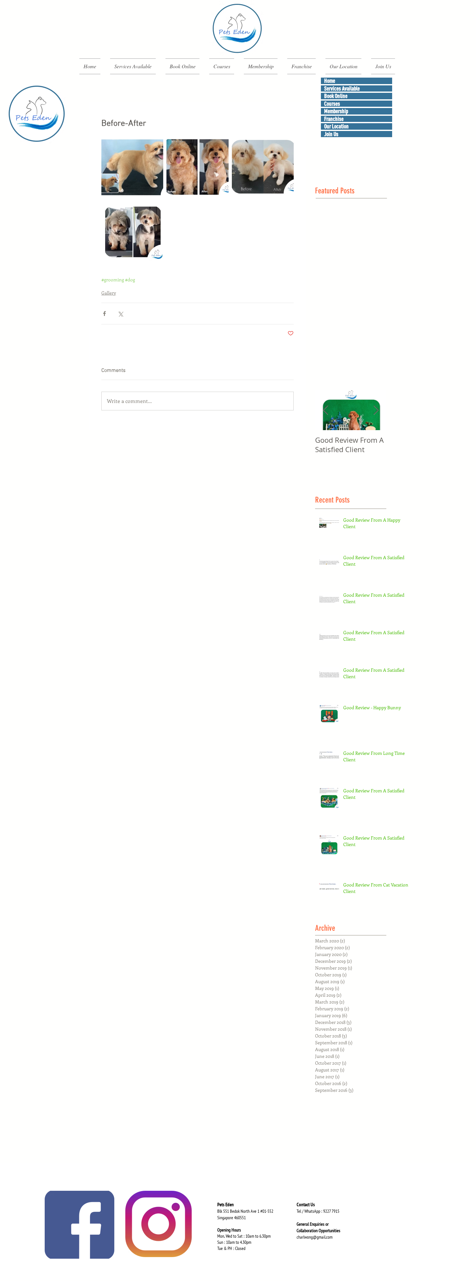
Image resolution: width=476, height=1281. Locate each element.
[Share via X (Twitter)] (120, 313)
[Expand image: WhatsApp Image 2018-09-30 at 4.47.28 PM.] (197, 166)
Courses (332, 104)
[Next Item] (376, 410)
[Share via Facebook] (104, 313)
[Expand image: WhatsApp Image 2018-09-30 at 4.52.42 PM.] (132, 166)
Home (329, 81)
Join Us (331, 134)
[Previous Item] (325, 410)
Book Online (335, 96)
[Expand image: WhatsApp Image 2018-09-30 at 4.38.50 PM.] (263, 166)
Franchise (334, 119)
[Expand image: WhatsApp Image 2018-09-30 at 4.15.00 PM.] (132, 231)
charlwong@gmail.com (315, 1237)
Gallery (108, 293)
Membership (336, 111)
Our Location (336, 126)
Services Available (342, 88)
